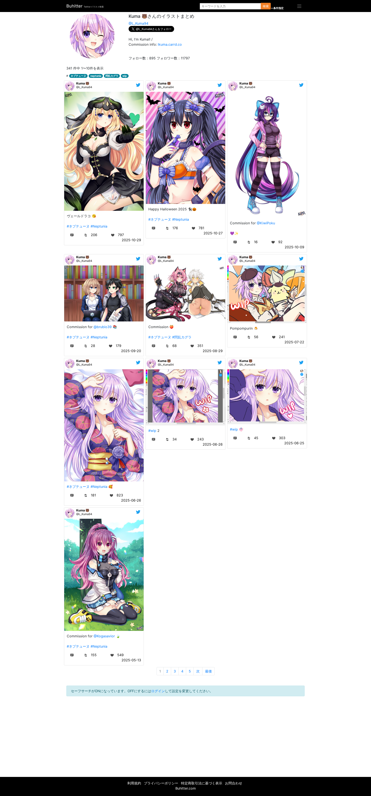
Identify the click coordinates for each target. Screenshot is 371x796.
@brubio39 (103, 327)
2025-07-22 (294, 342)
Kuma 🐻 (82, 83)
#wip (152, 430)
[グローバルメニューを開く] (299, 6)
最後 (208, 671)
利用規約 (134, 783)
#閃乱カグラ (182, 337)
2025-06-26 (131, 500)
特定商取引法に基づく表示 (201, 783)
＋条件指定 (277, 8)
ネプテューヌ (78, 75)
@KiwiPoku (266, 223)
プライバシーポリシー (161, 783)
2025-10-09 (294, 247)
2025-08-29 (213, 351)
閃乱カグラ (111, 75)
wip (124, 75)
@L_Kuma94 (138, 23)
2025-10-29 (131, 240)
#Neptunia (99, 226)
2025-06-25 (294, 443)
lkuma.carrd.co (170, 44)
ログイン (158, 691)
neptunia (95, 75)
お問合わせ (233, 783)
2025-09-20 (131, 351)
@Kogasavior (104, 636)
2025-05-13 (131, 660)
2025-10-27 (213, 233)
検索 (266, 6)
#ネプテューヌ (78, 226)
